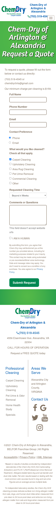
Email (12, 119)
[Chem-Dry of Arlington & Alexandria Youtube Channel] (45, 417)
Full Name (15, 94)
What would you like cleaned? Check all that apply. (26, 151)
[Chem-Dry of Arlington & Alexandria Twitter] (35, 417)
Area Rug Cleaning (23, 169)
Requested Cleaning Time (24, 190)
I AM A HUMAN (21, 238)
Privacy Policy (27, 457)
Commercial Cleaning (24, 178)
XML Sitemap (44, 457)
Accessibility (11, 457)
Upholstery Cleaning (23, 164)
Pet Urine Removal (22, 174)
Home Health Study (13, 407)
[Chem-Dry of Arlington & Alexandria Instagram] (40, 427)
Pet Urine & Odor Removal (15, 397)
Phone (16, 138)
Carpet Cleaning (21, 159)
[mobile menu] (50, 18)
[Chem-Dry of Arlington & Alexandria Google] (43, 408)
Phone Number (18, 106)
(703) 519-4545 (39, 16)
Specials (10, 414)
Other (15, 183)
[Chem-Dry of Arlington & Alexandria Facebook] (35, 408)
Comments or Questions (23, 202)
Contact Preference (20, 132)
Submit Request (24, 282)
